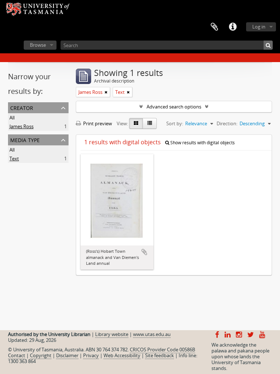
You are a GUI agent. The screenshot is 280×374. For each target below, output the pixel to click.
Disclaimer (67, 355)
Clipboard (214, 27)
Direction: (227, 123)
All (12, 117)
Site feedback (159, 355)
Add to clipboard (144, 252)
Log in (258, 26)
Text (14, 158)
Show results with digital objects (202, 143)
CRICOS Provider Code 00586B (162, 349)
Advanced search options (174, 106)
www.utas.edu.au (152, 334)
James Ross (21, 126)
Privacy (91, 355)
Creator (21, 107)
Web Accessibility (122, 355)
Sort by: (174, 123)
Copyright (40, 355)
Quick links (232, 27)
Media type (25, 139)
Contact (16, 355)
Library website (111, 334)
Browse (38, 45)
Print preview (97, 123)
